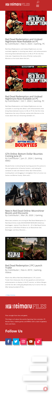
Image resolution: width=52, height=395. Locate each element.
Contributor (13, 43)
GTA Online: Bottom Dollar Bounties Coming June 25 (24, 155)
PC (43, 43)
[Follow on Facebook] (8, 341)
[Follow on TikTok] (38, 341)
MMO (7, 160)
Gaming (37, 43)
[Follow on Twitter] (16, 341)
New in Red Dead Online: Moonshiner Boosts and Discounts (24, 211)
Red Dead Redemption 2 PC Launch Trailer (23, 266)
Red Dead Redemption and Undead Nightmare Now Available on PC (23, 40)
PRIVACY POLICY (37, 387)
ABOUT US (39, 359)
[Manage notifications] (45, 389)
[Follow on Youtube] (31, 341)
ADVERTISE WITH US (35, 378)
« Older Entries (10, 295)
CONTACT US (38, 368)
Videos (8, 272)
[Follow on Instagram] (23, 341)
